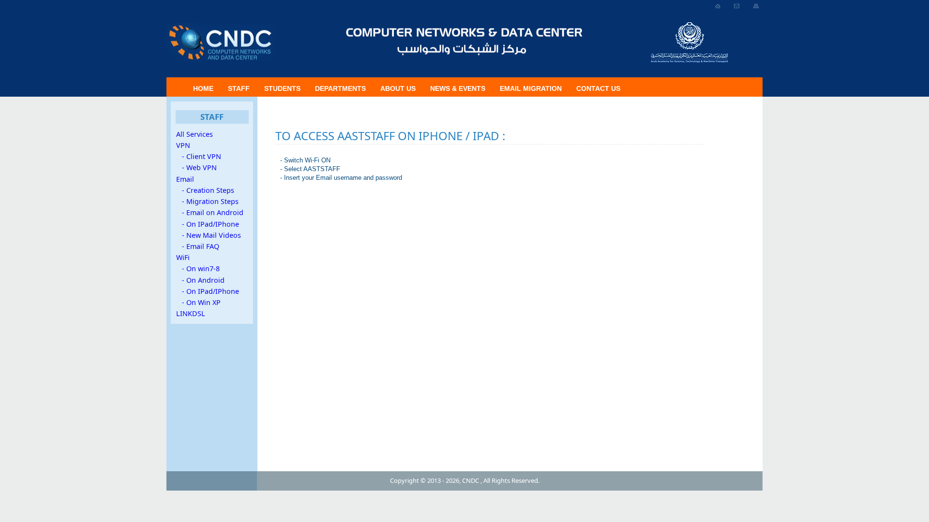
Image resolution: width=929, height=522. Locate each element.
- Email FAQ (197, 246)
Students (282, 88)
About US (398, 88)
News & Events (457, 88)
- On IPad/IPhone (207, 224)
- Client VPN (198, 156)
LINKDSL (190, 313)
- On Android (200, 280)
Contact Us (598, 88)
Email (185, 179)
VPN (183, 145)
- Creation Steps (205, 190)
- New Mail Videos (208, 235)
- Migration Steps (207, 201)
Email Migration (531, 88)
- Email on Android (209, 212)
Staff (239, 88)
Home (203, 88)
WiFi (183, 257)
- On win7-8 (198, 268)
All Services (194, 134)
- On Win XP (198, 302)
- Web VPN (196, 167)
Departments (340, 88)
